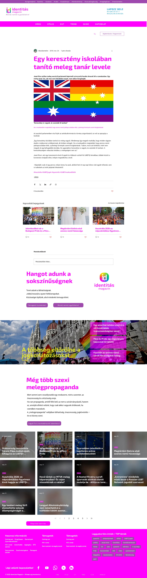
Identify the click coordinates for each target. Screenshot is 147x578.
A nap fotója (136, 547)
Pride (94, 551)
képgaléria (96, 555)
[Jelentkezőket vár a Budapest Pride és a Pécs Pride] (38, 216)
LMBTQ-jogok (128, 538)
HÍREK (36, 177)
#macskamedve (117, 1)
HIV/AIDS (119, 555)
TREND (78, 473)
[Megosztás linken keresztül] (51, 184)
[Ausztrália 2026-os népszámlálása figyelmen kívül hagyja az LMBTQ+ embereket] (108, 216)
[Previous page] (60, 518)
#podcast (49, 1)
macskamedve (107, 555)
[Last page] (92, 518)
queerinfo (96, 538)
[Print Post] (56, 184)
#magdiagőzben (105, 1)
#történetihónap (77, 1)
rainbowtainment (108, 538)
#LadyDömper (65, 1)
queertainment (130, 551)
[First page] (55, 518)
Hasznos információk (16, 535)
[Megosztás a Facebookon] (35, 184)
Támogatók (47, 535)
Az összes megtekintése (116, 203)
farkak (95, 547)
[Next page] (87, 518)
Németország (130, 555)
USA (113, 551)
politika (95, 542)
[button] (95, 34)
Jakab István (105, 542)
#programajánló (30, 1)
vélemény (126, 547)
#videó (56, 1)
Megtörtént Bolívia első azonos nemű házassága (71, 229)
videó (120, 551)
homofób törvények (129, 542)
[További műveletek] (112, 50)
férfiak (119, 538)
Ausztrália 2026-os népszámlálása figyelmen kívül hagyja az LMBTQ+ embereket (107, 229)
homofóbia (116, 542)
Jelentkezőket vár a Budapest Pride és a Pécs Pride (37, 229)
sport (94, 559)
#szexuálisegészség (91, 1)
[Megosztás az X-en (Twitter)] (40, 184)
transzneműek (104, 551)
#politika (40, 1)
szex (108, 547)
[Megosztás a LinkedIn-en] (45, 184)
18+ (102, 547)
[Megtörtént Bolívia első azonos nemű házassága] (73, 216)
